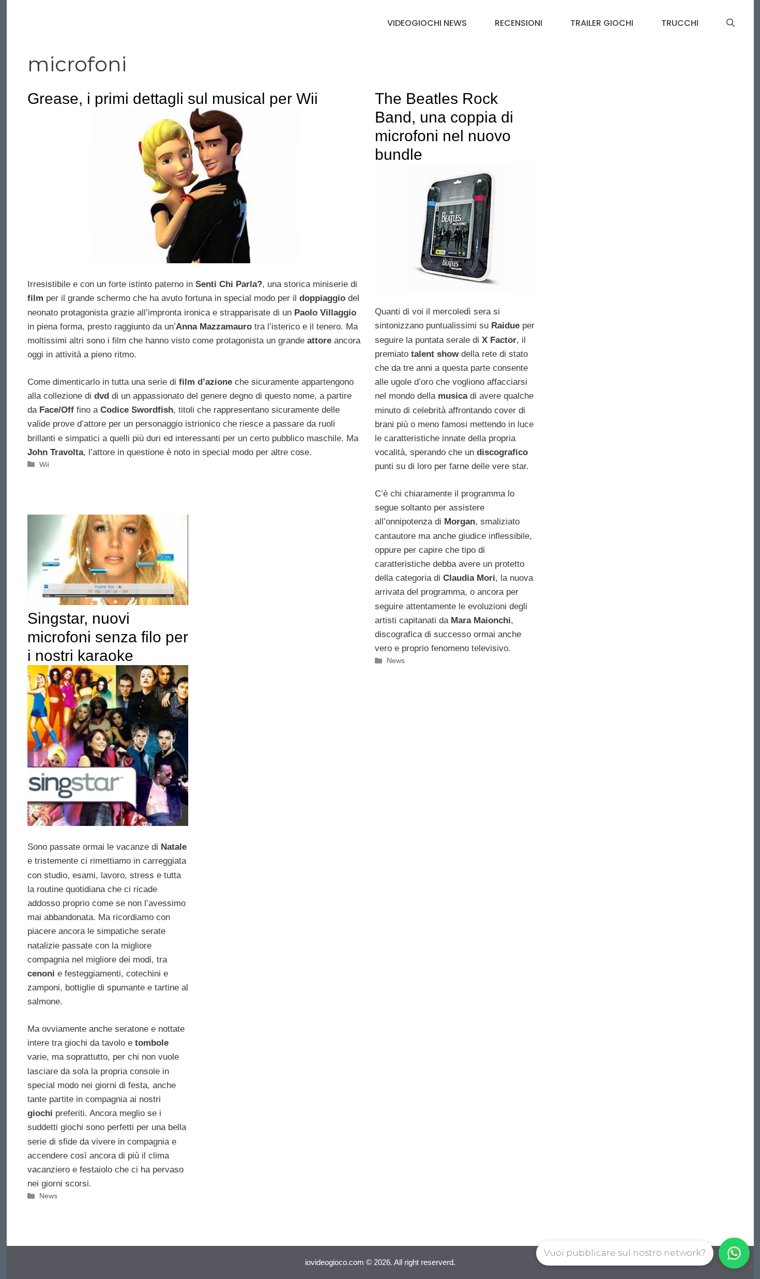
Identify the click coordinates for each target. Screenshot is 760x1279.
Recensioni (518, 23)
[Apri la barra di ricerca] (730, 23)
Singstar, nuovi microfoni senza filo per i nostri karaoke (107, 637)
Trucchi (679, 23)
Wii (44, 464)
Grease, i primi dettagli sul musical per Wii (172, 98)
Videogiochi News (427, 23)
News (396, 660)
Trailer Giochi (601, 23)
